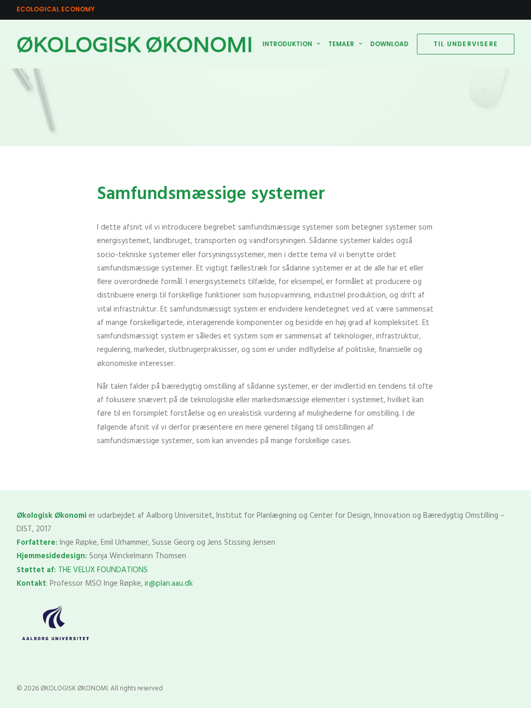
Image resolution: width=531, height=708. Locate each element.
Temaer (341, 43)
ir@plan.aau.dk (169, 583)
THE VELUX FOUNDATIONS (103, 570)
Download (389, 43)
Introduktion (287, 43)
